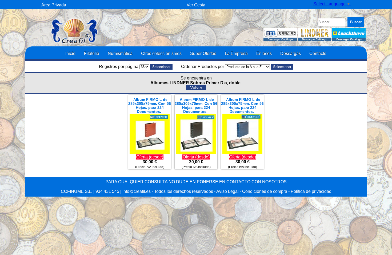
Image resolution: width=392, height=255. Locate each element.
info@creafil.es (136, 191)
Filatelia (91, 53)
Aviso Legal (227, 191)
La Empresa (236, 53)
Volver (196, 87)
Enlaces (264, 53)
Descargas (290, 53)
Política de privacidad (311, 191)
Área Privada (53, 5)
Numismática (120, 53)
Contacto (317, 53)
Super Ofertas (203, 53)
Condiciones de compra (264, 191)
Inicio (70, 53)
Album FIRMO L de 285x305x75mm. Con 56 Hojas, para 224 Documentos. (149, 106)
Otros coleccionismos (161, 53)
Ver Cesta (196, 5)
